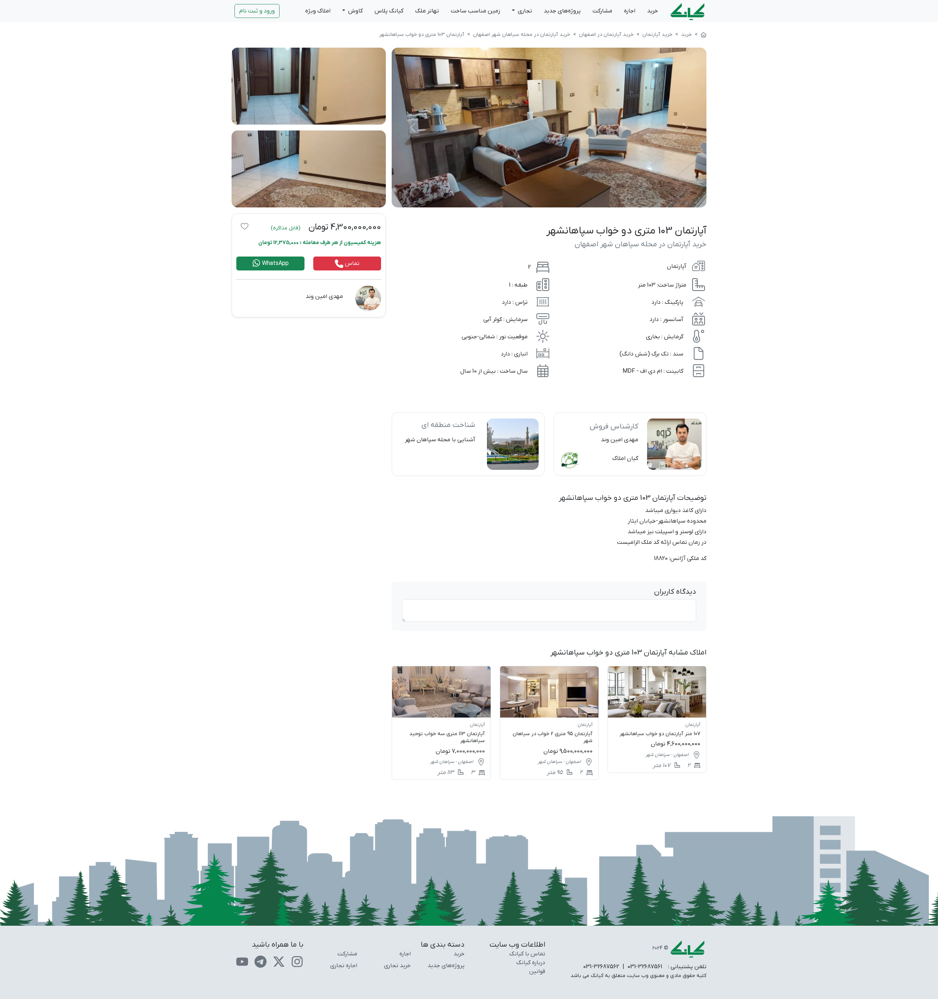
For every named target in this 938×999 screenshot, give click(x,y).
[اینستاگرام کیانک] (297, 961)
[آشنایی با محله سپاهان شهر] (468, 444)
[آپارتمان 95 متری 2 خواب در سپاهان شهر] (549, 722)
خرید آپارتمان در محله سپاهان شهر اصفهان (640, 244)
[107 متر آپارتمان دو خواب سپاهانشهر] (657, 719)
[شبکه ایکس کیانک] (279, 961)
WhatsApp (275, 263)
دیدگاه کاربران (675, 591)
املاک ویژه (317, 11)
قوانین (537, 971)
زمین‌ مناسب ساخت (475, 11)
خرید (652, 11)
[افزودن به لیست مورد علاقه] (244, 226)
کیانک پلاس (388, 11)
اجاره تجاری (343, 965)
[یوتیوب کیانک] (242, 961)
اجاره (629, 11)
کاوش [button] (355, 11)
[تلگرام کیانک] (260, 961)
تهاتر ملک (427, 11)
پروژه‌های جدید (562, 11)
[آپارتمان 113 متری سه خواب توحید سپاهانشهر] (441, 722)
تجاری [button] (524, 11)
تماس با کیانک (527, 954)
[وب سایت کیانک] (688, 11)
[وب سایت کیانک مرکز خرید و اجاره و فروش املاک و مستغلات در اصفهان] (703, 34)
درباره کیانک (530, 962)
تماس (351, 263)
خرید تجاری (397, 965)
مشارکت (602, 11)
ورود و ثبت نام (257, 11)
